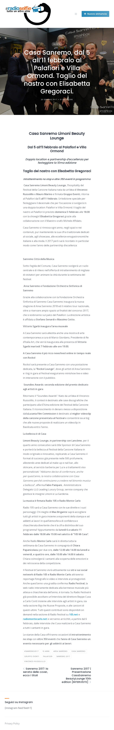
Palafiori (48, 656)
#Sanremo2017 (31, 651)
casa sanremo (78, 651)
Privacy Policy (12, 723)
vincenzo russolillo (35, 661)
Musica (56, 44)
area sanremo (60, 651)
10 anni (46, 651)
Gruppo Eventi (31, 656)
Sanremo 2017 (63, 656)
